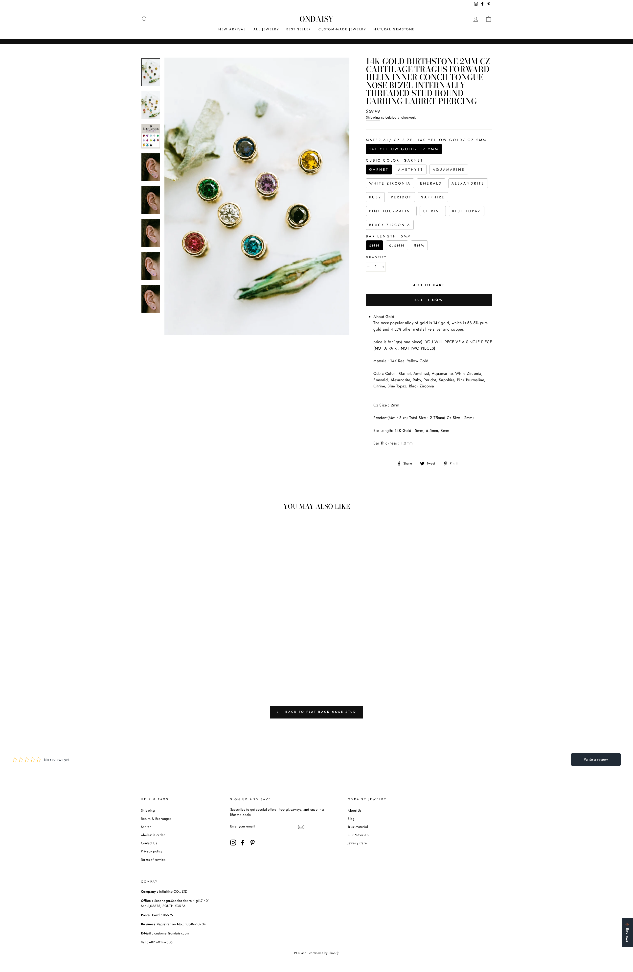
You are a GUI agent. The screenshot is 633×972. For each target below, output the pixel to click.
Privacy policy (151, 851)
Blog (351, 818)
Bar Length (388, 236)
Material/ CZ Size (426, 140)
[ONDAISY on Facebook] (243, 842)
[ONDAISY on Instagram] (233, 842)
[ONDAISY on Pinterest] (252, 842)
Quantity (376, 257)
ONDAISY (316, 19)
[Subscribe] (301, 827)
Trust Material (358, 826)
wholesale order (153, 834)
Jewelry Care (357, 843)
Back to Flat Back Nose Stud (320, 712)
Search (146, 826)
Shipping (373, 117)
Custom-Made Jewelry (342, 29)
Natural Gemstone (394, 29)
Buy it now (429, 299)
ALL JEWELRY (266, 29)
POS (297, 953)
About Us (354, 810)
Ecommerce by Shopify (323, 953)
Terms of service (153, 859)
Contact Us (149, 843)
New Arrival (232, 29)
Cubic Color (394, 160)
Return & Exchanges (156, 818)
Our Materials (358, 834)
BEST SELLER (298, 29)
